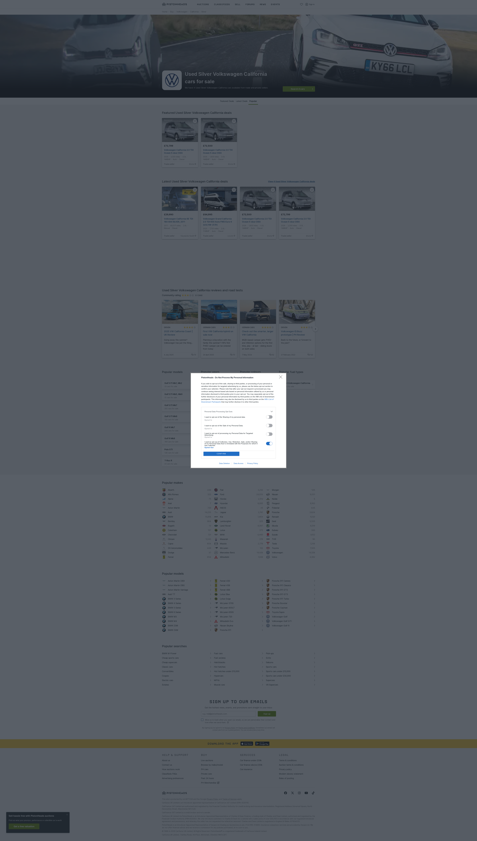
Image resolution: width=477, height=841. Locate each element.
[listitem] (238, 411)
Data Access (238, 463)
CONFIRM (221, 454)
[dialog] (238, 420)
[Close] (281, 377)
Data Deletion (224, 463)
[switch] (269, 417)
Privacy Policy (252, 463)
